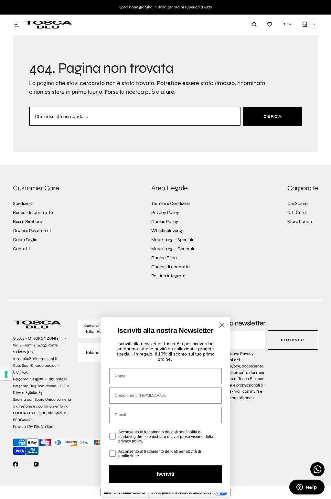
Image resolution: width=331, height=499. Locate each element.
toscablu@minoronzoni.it (35, 358)
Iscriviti (293, 340)
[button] (17, 25)
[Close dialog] (222, 325)
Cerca (272, 116)
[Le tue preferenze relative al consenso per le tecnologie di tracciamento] (6, 374)
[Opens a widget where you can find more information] (307, 488)
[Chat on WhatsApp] (317, 469)
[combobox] (134, 116)
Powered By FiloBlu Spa (33, 426)
